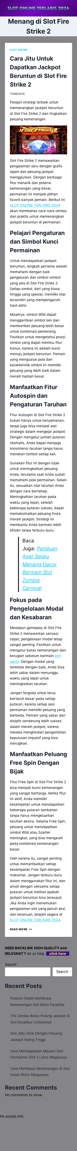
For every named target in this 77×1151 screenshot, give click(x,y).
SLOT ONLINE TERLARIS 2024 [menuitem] (35, 205)
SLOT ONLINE (19, 49)
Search (10, 964)
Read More (21, 929)
